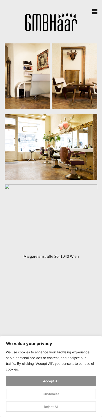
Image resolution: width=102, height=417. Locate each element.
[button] (95, 12)
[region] (51, 376)
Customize (51, 394)
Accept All (51, 381)
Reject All (51, 407)
